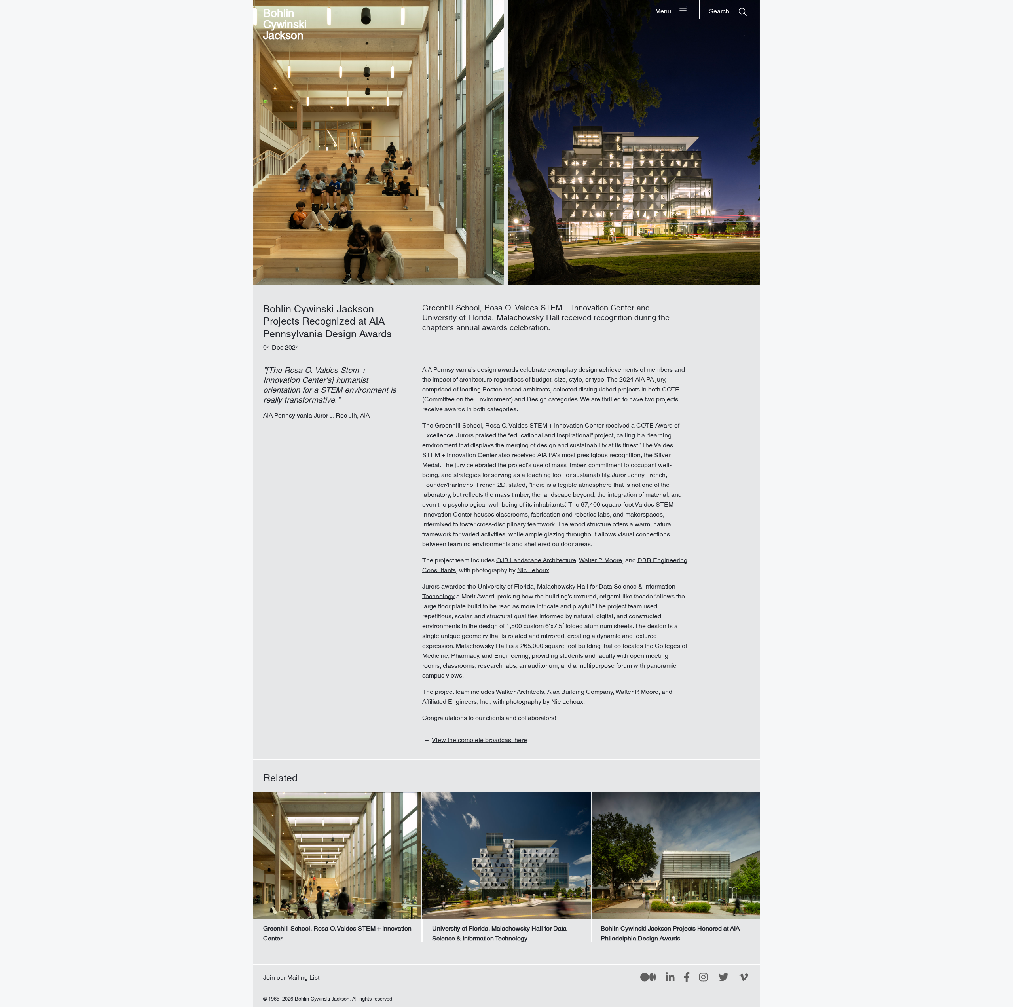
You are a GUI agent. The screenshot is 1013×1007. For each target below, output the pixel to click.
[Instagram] (703, 976)
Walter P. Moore (600, 558)
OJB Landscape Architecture (536, 558)
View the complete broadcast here (479, 738)
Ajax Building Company (580, 689)
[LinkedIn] (670, 976)
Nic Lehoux (533, 568)
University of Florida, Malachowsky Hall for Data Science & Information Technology (548, 589)
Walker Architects (520, 689)
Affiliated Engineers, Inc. (456, 699)
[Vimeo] (744, 976)
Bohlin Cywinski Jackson (285, 21)
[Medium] (648, 976)
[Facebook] (687, 976)
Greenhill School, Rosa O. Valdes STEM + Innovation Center (519, 423)
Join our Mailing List (291, 975)
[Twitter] (723, 976)
